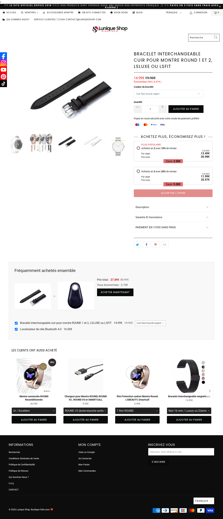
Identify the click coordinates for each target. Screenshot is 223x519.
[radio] (173, 152)
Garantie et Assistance (149, 217)
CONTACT (14, 489)
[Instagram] (3, 62)
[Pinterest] (3, 76)
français (172, 12)
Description (142, 207)
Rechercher (14, 452)
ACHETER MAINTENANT (115, 292)
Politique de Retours (18, 471)
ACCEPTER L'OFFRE (173, 193)
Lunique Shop (23, 509)
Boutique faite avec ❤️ (42, 509)
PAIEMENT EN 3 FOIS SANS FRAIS (156, 227)
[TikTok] (3, 83)
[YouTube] (3, 69)
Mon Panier (84, 464)
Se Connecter (85, 458)
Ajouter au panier (34, 419)
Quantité (138, 102)
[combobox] (150, 323)
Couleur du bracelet (143, 87)
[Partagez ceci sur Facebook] (146, 244)
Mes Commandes (87, 471)
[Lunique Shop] (110, 29)
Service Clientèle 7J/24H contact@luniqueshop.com (67, 19)
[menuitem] (9, 12)
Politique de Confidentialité (22, 464)
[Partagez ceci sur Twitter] (137, 244)
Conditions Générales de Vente (24, 458)
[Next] (127, 88)
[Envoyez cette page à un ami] (164, 244)
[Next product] (209, 391)
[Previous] (13, 88)
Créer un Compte (86, 452)
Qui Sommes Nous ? (19, 477)
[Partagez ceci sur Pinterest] (155, 244)
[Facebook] (3, 55)
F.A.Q (11, 483)
